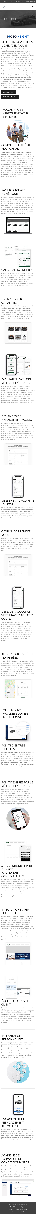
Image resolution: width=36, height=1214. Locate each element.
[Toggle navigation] (32, 6)
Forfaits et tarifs (8, 92)
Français (11, 1)
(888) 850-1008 (19, 1)
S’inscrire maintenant (10, 96)
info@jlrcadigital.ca (30, 1)
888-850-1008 (22, 1204)
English (4, 1)
